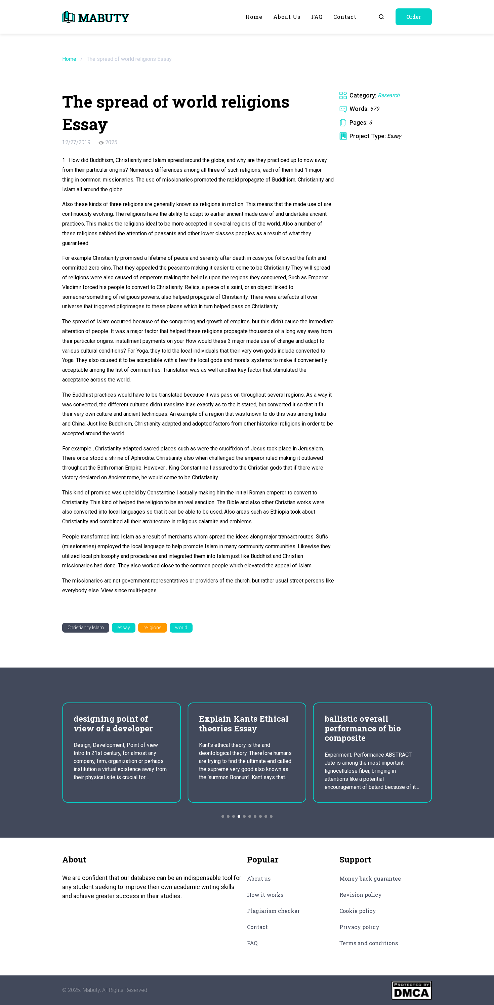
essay (123, 627)
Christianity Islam (86, 627)
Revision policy (360, 894)
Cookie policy (357, 910)
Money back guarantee (370, 878)
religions (152, 627)
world (181, 627)
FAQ (317, 16)
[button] (222, 816)
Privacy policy (359, 926)
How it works (265, 894)
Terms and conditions (368, 943)
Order (413, 16)
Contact (345, 16)
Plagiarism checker (273, 910)
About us (286, 16)
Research (389, 95)
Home (253, 16)
